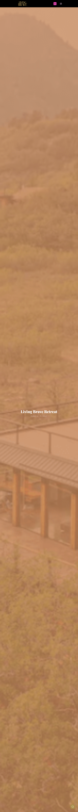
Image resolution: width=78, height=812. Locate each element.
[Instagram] (61, 4)
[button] (55, 3)
